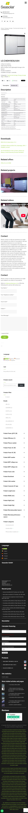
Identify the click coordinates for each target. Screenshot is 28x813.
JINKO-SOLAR (24, 804)
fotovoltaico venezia (22, 761)
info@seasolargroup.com (11, 283)
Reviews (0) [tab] (14, 85)
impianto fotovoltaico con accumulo (17, 773)
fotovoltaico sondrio (14, 736)
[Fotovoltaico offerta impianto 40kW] (4, 697)
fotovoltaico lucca (14, 755)
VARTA (11, 809)
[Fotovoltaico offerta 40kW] (4, 684)
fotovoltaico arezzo (6, 753)
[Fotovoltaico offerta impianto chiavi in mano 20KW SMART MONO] (4, 693)
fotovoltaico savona (15, 750)
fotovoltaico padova (22, 760)
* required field (4, 333)
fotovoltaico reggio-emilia (20, 741)
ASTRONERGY (13, 802)
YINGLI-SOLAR (15, 809)
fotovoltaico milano (6, 734)
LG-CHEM (10, 806)
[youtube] (13, 21)
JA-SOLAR (18, 804)
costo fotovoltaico (16, 777)
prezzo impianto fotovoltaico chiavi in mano (15, 794)
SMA (8, 417)
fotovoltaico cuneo (13, 745)
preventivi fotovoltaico (21, 784)
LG (4, 76)
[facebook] (2, 21)
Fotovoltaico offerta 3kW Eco (9, 600)
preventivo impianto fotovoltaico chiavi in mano (16, 789)
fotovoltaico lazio (22, 750)
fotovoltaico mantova (21, 733)
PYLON (18, 806)
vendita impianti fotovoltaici (13, 796)
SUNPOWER (18, 807)
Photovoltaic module (12, 531)
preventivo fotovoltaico (13, 788)
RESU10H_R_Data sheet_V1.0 (8, 142)
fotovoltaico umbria (14, 758)
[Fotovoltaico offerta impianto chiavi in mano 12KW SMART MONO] (4, 700)
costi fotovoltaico (6, 776)
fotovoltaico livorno (6, 755)
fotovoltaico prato (23, 756)
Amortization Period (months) (8, 647)
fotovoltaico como (13, 731)
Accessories (10, 525)
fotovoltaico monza (14, 734)
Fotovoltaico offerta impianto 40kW (16, 697)
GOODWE (9, 407)
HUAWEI (14, 804)
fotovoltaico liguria (6, 748)
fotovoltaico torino (5, 746)
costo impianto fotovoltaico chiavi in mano (15, 779)
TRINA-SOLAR (24, 807)
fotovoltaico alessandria (15, 743)
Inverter (9, 528)
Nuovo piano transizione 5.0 (8, 594)
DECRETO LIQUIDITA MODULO (15, 704)
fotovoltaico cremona (22, 731)
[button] (25, 33)
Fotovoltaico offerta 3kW (8, 611)
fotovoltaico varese (22, 736)
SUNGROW (9, 428)
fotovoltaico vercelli (13, 746)
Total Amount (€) (5, 629)
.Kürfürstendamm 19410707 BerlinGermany (6, 581)
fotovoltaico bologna (17, 738)
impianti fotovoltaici (14, 768)
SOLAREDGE (10, 421)
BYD (17, 802)
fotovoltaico (4, 729)
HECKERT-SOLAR (9, 804)
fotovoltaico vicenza (13, 763)
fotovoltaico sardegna (22, 763)
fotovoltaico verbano (22, 746)
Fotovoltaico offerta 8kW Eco (9, 605)
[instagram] (10, 21)
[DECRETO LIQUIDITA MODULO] (4, 704)
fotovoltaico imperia (22, 748)
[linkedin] (7, 21)
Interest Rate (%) (5, 641)
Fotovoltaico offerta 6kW (8, 614)
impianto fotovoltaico (5, 768)
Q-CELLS (9, 414)
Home (2, 28)
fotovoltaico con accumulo (13, 771)
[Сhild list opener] (12, 528)
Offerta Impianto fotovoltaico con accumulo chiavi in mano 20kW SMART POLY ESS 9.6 (16, 690)
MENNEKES (14, 806)
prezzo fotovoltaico (16, 793)
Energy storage (8, 28)
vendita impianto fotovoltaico (18, 798)
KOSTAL (9, 411)
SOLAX (9, 424)
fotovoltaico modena (17, 739)
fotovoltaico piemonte (5, 743)
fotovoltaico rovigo (6, 761)
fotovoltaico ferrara (9, 739)
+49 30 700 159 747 (6, 584)
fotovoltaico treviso (14, 761)
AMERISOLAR (7, 802)
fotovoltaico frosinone (6, 751)
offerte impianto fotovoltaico (18, 783)
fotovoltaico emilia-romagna (7, 738)
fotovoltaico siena (5, 758)
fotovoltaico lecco (6, 733)
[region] (14, 183)
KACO (3, 806)
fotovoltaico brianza (22, 734)
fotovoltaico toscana (22, 751)
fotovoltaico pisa (7, 756)
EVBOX (19, 802)
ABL (7, 404)
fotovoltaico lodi (13, 733)
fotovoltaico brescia (6, 731)
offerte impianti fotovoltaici (13, 781)
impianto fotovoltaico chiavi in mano (14, 769)
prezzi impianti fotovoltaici (15, 791)
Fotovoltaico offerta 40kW (14, 684)
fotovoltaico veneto (13, 760)
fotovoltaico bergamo (21, 729)
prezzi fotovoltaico (5, 791)
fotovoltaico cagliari (14, 765)
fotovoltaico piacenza (10, 741)
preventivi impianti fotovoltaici (8, 786)
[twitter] (5, 21)
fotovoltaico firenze (14, 753)
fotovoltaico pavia (6, 736)
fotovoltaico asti (23, 743)
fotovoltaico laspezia (6, 750)
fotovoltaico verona (5, 763)
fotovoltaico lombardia (12, 729)
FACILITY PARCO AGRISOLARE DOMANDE (11, 607)
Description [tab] (6, 85)
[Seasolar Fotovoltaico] (7, 2)
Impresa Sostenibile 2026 (8, 592)
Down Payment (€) (5, 636)
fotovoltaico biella (6, 745)
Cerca (21, 385)
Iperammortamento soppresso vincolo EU (11, 596)
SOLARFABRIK (10, 807)
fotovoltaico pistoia (15, 756)
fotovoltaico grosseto (22, 753)
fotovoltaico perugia (22, 758)
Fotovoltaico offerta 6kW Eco (9, 603)
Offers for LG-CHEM (6, 163)
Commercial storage (18, 28)
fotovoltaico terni (5, 760)
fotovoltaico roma (14, 751)
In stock (7, 397)
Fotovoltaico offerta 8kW (8, 616)
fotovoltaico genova (14, 748)
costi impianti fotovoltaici (15, 776)
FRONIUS (23, 802)
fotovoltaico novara (22, 745)
